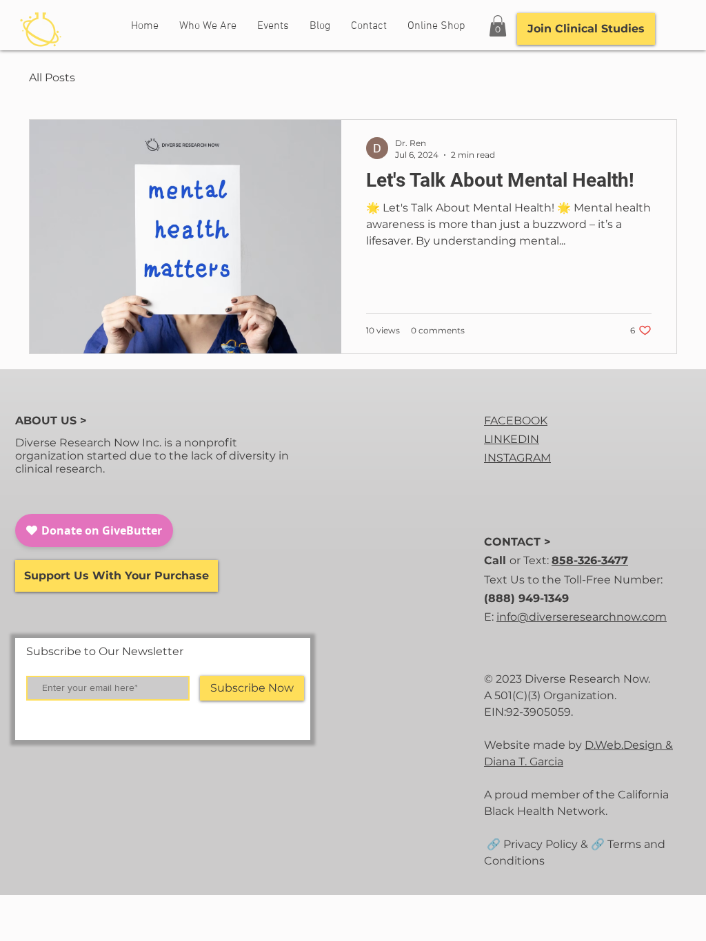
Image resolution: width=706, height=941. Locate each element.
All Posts (52, 77)
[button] (498, 26)
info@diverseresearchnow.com (581, 616)
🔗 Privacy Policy (531, 844)
